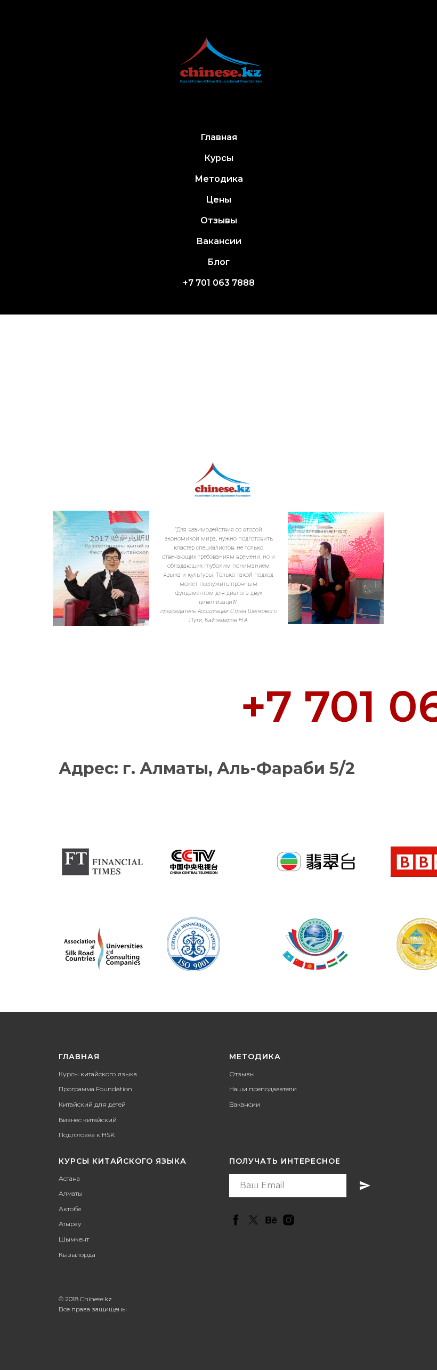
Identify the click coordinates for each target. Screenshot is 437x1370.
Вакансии (218, 241)
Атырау (70, 1224)
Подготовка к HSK (87, 1135)
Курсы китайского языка (98, 1074)
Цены (218, 200)
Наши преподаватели (263, 1089)
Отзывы (218, 220)
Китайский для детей (92, 1104)
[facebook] (235, 1220)
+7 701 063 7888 (219, 283)
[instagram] (288, 1220)
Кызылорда (77, 1255)
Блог (218, 262)
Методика (219, 179)
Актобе (70, 1209)
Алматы (71, 1193)
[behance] (271, 1220)
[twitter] (253, 1220)
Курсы (218, 158)
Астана (69, 1178)
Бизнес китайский (88, 1120)
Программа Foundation (95, 1089)
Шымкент (74, 1239)
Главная (218, 137)
